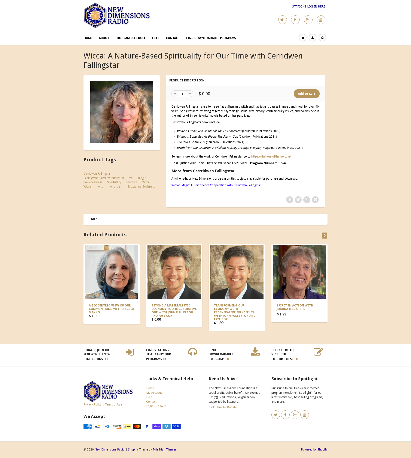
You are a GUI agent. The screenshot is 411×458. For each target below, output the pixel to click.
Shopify (133, 449)
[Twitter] (282, 19)
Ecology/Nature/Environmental (103, 178)
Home (88, 38)
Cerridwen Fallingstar (97, 173)
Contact (173, 38)
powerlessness (92, 182)
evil (131, 178)
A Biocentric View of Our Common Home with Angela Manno (111, 309)
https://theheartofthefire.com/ (271, 156)
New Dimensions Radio (110, 449)
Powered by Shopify (314, 449)
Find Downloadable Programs (211, 38)
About (104, 38)
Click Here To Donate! (223, 407)
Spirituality (114, 182)
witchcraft (116, 186)
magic (142, 178)
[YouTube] (321, 19)
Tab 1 (93, 219)
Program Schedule (131, 38)
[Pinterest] (308, 19)
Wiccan (87, 186)
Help (155, 38)
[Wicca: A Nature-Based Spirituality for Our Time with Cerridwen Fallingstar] (121, 112)
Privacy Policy (92, 404)
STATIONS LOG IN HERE (308, 6)
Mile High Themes (164, 449)
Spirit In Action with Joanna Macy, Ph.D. (295, 307)
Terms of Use (113, 404)
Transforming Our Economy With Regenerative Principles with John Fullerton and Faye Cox (235, 312)
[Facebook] (295, 19)
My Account (154, 392)
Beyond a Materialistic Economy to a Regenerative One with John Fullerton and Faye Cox (174, 310)
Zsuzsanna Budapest (141, 186)
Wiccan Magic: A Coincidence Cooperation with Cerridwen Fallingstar (216, 185)
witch (101, 186)
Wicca (146, 182)
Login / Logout (156, 406)
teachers (131, 182)
